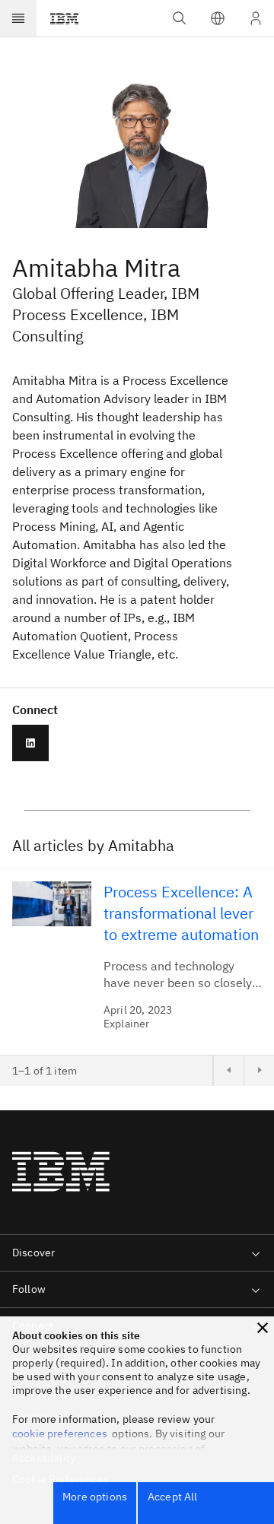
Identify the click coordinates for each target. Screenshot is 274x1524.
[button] (217, 18)
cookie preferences (59, 1433)
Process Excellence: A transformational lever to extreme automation (181, 913)
